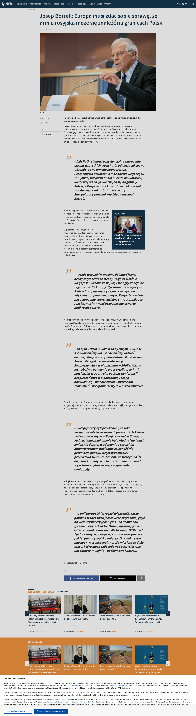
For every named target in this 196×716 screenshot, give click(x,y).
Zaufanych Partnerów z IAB (49, 702)
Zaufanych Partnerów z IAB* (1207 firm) (82, 685)
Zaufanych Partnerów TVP (81, 702)
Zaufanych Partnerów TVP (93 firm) (122, 685)
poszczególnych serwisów (65, 692)
